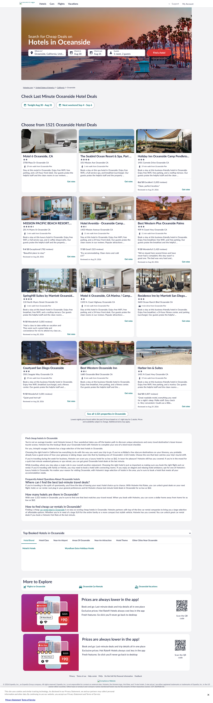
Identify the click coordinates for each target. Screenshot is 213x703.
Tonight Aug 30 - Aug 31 (40, 105)
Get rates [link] (71, 182)
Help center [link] (92, 676)
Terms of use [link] (81, 676)
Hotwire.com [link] (28, 88)
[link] (50, 587)
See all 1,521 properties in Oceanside (106, 414)
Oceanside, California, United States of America (50, 54)
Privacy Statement (13, 700)
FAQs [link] (101, 676)
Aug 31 (97, 54)
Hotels (42, 4)
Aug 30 (77, 54)
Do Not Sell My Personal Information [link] (118, 676)
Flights (61, 4)
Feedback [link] (138, 676)
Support (175, 4)
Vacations (73, 4)
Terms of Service (28, 700)
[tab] (29, 540)
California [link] (60, 88)
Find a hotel (159, 53)
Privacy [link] (72, 676)
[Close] (208, 695)
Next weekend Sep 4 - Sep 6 (77, 105)
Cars (52, 4)
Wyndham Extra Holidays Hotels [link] (79, 548)
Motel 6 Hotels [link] (29, 548)
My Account (187, 4)
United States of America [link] (45, 88)
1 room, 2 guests (122, 54)
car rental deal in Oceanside (52, 510)
